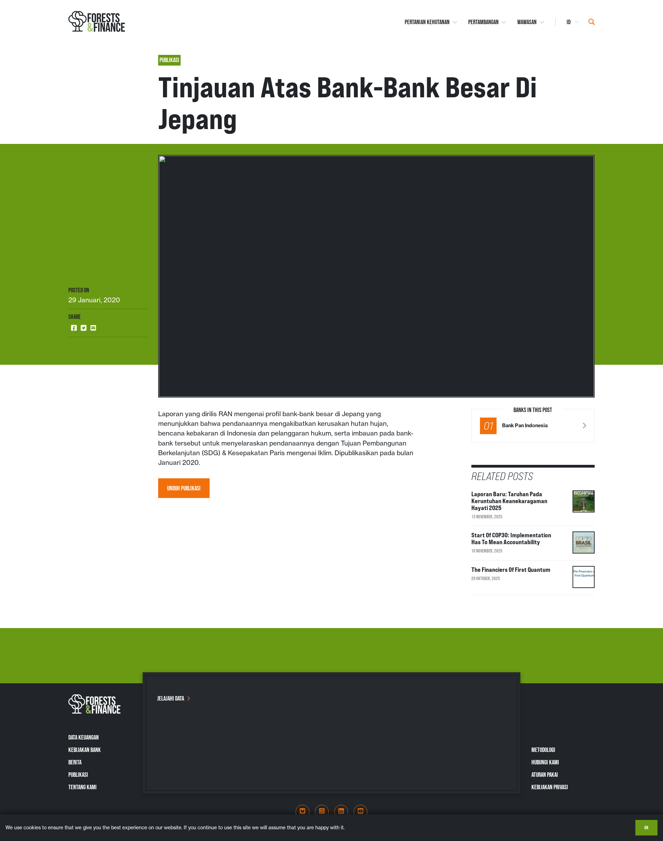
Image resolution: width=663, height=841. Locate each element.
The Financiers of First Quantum (510, 569)
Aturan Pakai (544, 774)
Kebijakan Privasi (549, 787)
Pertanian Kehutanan (427, 22)
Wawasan (527, 22)
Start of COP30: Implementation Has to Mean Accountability (511, 538)
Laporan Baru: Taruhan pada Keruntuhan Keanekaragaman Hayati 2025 (509, 500)
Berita (74, 762)
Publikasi (78, 774)
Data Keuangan (83, 737)
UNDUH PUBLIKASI (184, 488)
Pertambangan (483, 22)
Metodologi (543, 749)
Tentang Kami (82, 787)
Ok (646, 827)
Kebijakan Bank (84, 749)
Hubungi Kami (545, 762)
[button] (74, 328)
